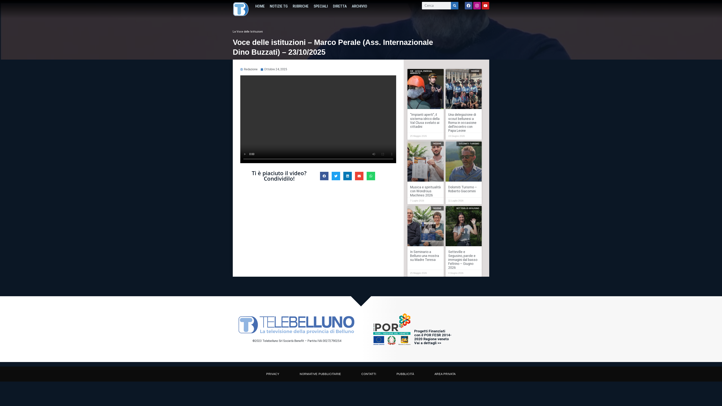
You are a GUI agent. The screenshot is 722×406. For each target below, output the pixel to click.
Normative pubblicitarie (320, 374)
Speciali (321, 6)
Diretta (340, 6)
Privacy (272, 374)
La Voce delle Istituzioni (248, 31)
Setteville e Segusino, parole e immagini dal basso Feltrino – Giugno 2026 (462, 260)
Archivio (359, 6)
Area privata (445, 374)
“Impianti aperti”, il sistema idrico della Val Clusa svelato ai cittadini (425, 120)
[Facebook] (468, 5)
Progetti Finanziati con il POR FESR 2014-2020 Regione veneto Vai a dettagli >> (432, 337)
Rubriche (301, 6)
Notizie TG (279, 6)
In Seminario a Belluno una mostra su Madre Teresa (424, 256)
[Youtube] (485, 5)
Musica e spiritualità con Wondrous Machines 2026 (425, 191)
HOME (260, 6)
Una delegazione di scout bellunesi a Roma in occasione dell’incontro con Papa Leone (462, 122)
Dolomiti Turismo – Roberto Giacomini (462, 189)
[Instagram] (477, 5)
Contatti (368, 374)
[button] (324, 176)
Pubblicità (405, 374)
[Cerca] (454, 5)
